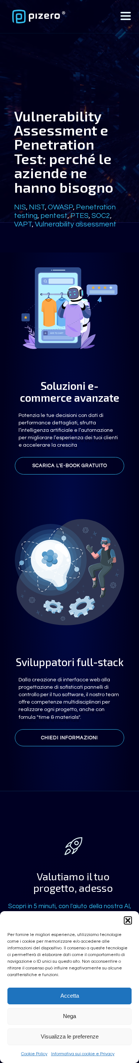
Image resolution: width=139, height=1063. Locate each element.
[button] (128, 920)
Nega (69, 1016)
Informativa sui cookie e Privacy (83, 1053)
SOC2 (101, 215)
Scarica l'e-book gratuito (69, 465)
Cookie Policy (34, 1053)
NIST (37, 207)
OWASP (60, 207)
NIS (20, 207)
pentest (53, 215)
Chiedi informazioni (69, 737)
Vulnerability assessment (75, 224)
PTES (79, 215)
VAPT (23, 224)
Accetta (69, 995)
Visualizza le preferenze (70, 1036)
